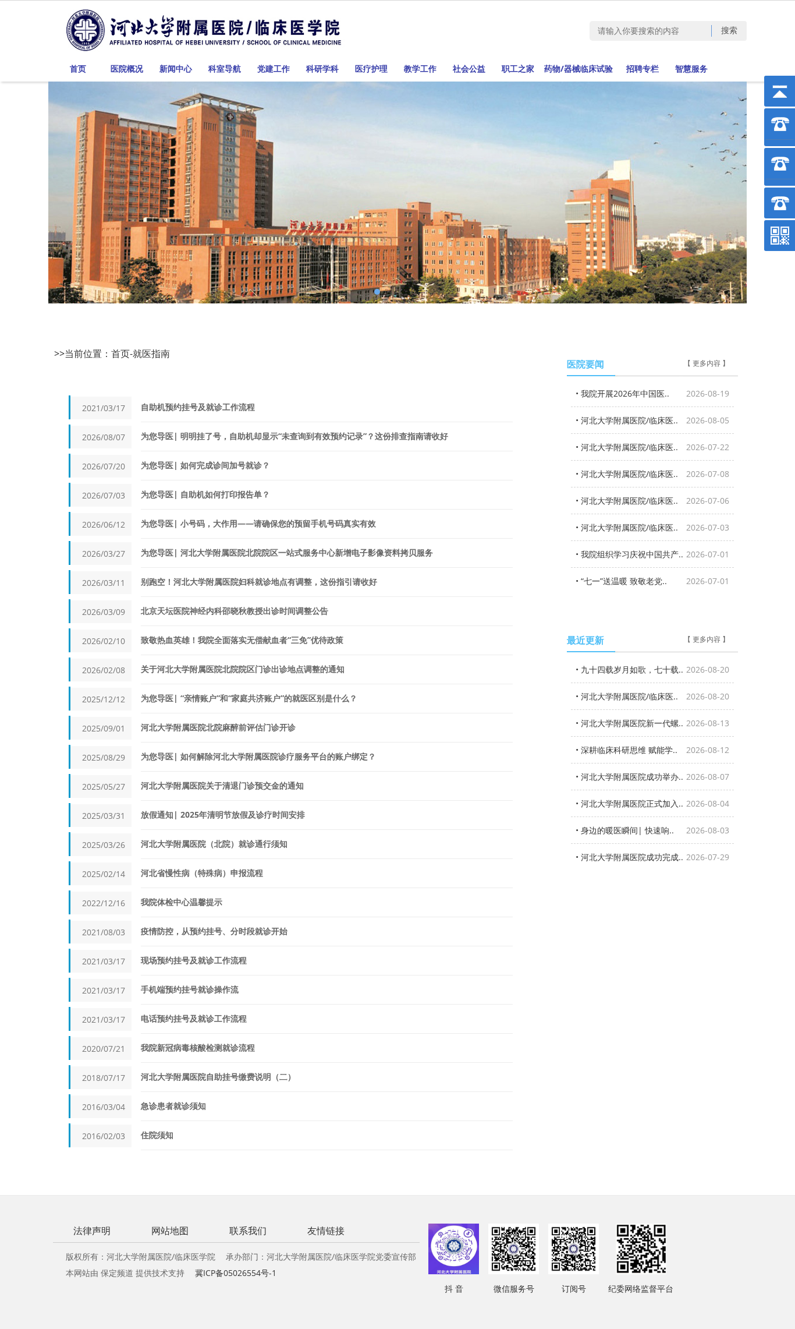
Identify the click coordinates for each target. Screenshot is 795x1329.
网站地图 (170, 1230)
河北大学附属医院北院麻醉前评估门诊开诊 (218, 727)
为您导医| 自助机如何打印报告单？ (205, 494)
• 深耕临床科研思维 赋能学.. (652, 749)
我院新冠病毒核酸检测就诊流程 (198, 1047)
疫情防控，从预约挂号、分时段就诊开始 (214, 930)
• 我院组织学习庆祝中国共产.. (652, 554)
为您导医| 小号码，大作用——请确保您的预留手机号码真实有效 (258, 523)
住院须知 (157, 1134)
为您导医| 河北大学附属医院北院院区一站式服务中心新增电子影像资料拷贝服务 (287, 552)
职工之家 (518, 68)
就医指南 (151, 353)
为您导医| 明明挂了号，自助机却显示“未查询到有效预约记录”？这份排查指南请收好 (294, 435)
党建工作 (273, 68)
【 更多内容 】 (706, 363)
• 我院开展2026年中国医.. (652, 393)
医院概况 (127, 68)
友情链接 (326, 1230)
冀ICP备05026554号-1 (235, 1272)
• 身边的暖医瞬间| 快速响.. (652, 830)
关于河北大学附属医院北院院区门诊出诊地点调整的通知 (243, 668)
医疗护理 (371, 68)
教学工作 (420, 68)
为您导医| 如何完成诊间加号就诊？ (205, 465)
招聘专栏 (642, 68)
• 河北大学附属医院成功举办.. (652, 776)
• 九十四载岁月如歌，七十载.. (652, 669)
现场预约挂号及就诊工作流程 (194, 960)
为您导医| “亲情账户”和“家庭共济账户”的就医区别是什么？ (249, 698)
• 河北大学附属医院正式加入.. (652, 803)
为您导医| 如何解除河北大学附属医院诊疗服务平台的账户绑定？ (258, 756)
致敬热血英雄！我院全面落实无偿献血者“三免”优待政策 (242, 639)
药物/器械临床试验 (578, 68)
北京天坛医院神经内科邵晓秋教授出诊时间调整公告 (234, 610)
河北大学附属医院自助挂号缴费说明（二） (218, 1076)
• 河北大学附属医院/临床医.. (652, 420)
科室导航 (224, 68)
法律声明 (92, 1230)
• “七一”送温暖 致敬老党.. (652, 580)
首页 (78, 68)
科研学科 (322, 68)
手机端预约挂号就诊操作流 (190, 989)
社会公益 (469, 68)
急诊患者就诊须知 (173, 1105)
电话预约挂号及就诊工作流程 (194, 1018)
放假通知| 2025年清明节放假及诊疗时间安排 (223, 814)
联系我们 (248, 1230)
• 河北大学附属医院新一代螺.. (652, 723)
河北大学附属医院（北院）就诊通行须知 (214, 843)
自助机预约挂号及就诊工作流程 (198, 406)
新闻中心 (175, 68)
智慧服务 (691, 68)
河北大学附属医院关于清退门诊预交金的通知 (222, 785)
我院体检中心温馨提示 (181, 901)
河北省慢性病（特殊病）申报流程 (202, 872)
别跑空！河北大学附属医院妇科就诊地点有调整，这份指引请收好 (259, 581)
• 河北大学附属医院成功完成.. (652, 857)
